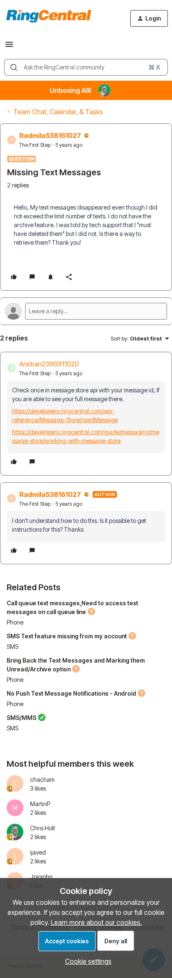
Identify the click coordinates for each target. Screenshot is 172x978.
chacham (42, 779)
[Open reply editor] (86, 311)
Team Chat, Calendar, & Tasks (58, 112)
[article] (86, 414)
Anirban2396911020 (49, 364)
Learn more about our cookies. (96, 922)
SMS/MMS (21, 717)
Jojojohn (41, 876)
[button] (9, 47)
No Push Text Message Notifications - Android (71, 693)
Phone (15, 622)
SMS (12, 646)
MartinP (40, 803)
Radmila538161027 (50, 135)
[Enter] (13, 67)
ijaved (38, 852)
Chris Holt (42, 828)
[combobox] (86, 67)
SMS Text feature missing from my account (67, 636)
